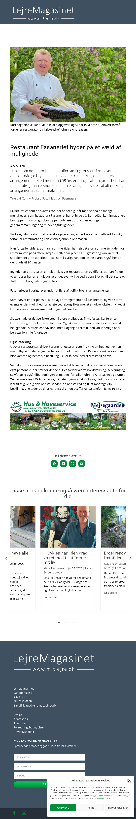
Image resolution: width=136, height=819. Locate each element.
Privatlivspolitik (24, 732)
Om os (18, 715)
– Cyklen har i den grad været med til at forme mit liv (66, 558)
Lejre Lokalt (55, 572)
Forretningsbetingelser (29, 727)
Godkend (63, 807)
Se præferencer (118, 807)
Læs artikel (50, 597)
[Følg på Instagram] (24, 813)
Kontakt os (21, 719)
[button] (129, 780)
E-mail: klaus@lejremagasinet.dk (35, 705)
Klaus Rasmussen (55, 568)
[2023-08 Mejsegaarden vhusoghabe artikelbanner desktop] (68, 428)
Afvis (91, 807)
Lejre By (109, 568)
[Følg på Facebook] (14, 813)
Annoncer (20, 723)
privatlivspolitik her (103, 798)
